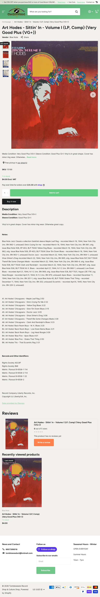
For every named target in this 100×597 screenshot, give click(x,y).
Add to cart (54, 193)
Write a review (44, 442)
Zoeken (76, 11)
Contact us (90, 2)
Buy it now (11, 201)
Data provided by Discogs (13, 403)
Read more (61, 2)
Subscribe (46, 570)
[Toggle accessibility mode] (97, 2)
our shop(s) (22, 163)
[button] (93, 95)
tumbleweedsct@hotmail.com (19, 553)
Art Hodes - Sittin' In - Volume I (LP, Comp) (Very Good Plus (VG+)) (21, 515)
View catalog (3, 12)
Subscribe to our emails (47, 555)
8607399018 (11, 549)
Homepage (6, 22)
